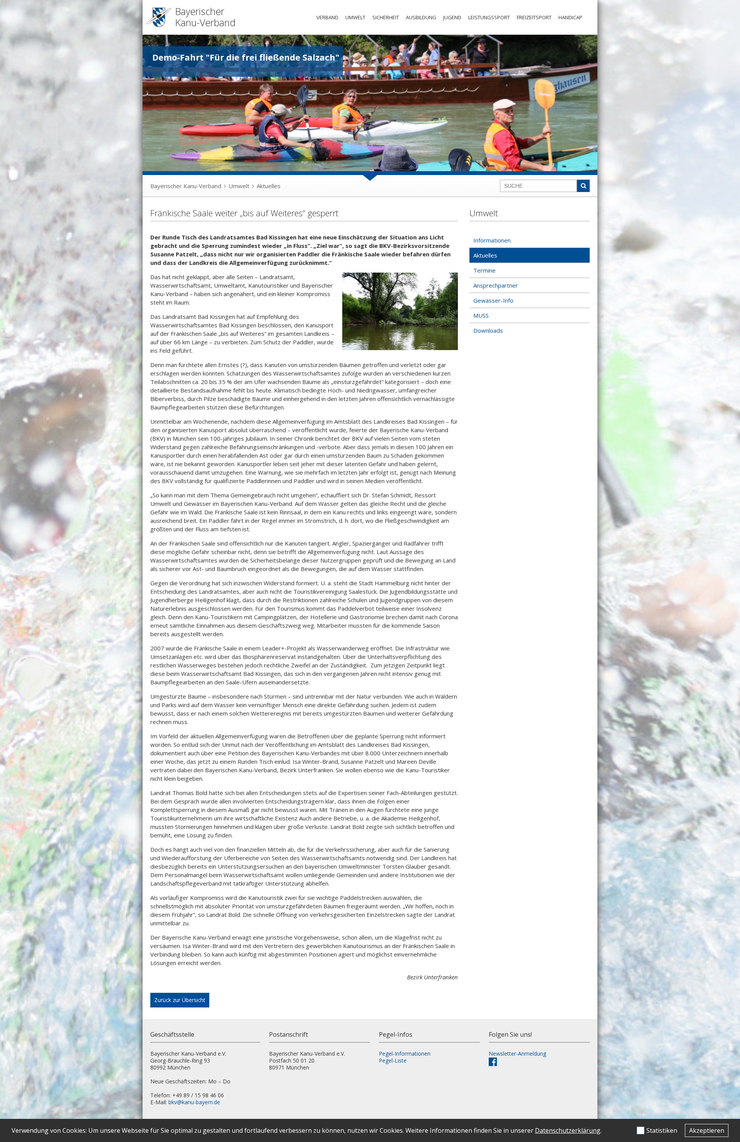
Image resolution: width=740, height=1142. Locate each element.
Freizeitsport (534, 17)
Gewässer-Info (493, 300)
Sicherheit (385, 17)
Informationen (492, 240)
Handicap (570, 17)
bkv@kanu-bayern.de (194, 1102)
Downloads (488, 330)
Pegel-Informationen (405, 1053)
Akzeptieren (706, 1130)
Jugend (452, 17)
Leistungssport (489, 17)
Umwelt (355, 17)
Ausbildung (421, 17)
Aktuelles (269, 186)
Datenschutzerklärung (567, 1130)
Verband (327, 17)
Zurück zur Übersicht (179, 1000)
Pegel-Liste (393, 1060)
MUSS (481, 315)
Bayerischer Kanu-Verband (185, 186)
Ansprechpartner (495, 285)
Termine (484, 270)
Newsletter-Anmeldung (517, 1053)
